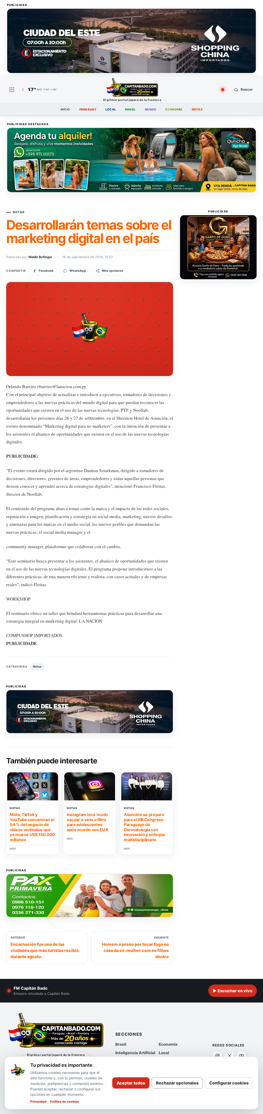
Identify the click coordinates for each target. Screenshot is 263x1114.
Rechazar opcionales (177, 1082)
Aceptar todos (131, 1082)
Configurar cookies (229, 1082)
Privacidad (38, 1101)
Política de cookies (64, 1101)
